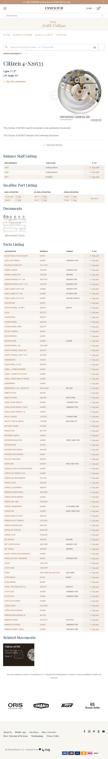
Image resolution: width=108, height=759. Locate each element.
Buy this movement (16, 81)
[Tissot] (67, 705)
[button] (5, 2)
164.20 (7, 200)
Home (53, 22)
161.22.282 (9, 197)
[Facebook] (84, 731)
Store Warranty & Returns (15, 736)
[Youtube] (103, 731)
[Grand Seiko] (92, 705)
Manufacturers (22, 34)
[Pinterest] (94, 731)
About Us (7, 732)
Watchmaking (37, 736)
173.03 (66, 200)
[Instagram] (89, 731)
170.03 (66, 197)
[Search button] (102, 16)
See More (94, 198)
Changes (61, 34)
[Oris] (15, 705)
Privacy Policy (53, 736)
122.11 (36, 197)
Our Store (34, 732)
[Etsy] (99, 731)
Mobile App (20, 732)
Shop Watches (78, 2)
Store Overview (49, 732)
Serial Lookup (44, 34)
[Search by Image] (95, 47)
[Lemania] (41, 705)
